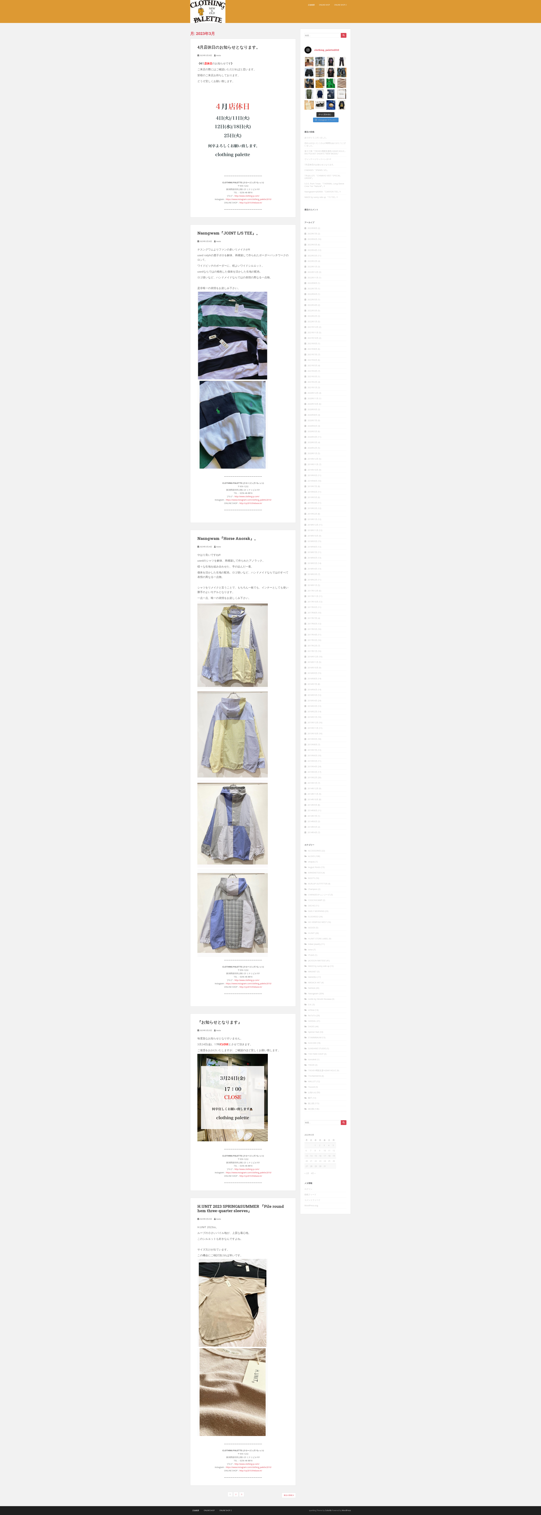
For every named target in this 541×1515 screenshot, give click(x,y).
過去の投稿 (288, 1495)
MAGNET (312, 971)
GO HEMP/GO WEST (317, 922)
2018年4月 (312, 568)
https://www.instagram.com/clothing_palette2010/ (248, 199)
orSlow (311, 1010)
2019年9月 (312, 475)
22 (316, 1161)
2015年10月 (313, 733)
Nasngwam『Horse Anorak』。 (227, 538)
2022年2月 (312, 316)
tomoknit (312, 1059)
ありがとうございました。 (316, 137)
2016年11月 (313, 662)
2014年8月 (312, 810)
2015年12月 (313, 722)
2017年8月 (312, 612)
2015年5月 (312, 761)
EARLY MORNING (316, 911)
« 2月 (306, 1173)
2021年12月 (313, 327)
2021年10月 (313, 338)
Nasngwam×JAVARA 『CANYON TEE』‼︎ (322, 191)
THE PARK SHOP (315, 1054)
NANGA (311, 988)
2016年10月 (313, 667)
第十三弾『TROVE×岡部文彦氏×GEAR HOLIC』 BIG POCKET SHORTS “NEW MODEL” (325, 152)
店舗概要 (311, 5)
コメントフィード (312, 1200)
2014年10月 (313, 799)
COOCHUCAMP (315, 900)
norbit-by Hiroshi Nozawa (319, 999)
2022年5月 (312, 299)
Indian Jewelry (314, 944)
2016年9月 (312, 673)
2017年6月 (312, 623)
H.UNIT (311, 933)
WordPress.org (311, 1205)
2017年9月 (312, 607)
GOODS (311, 927)
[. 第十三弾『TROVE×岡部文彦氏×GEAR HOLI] (309, 72)
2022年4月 (312, 305)
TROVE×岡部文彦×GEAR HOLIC (322, 1070)
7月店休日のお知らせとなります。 (319, 164)
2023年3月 (312, 255)
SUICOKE (312, 1043)
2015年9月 (312, 739)
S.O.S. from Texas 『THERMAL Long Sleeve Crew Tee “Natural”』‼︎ (324, 184)
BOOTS (311, 878)
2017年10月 (313, 601)
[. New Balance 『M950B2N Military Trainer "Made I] (320, 105)
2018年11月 (313, 530)
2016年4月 (312, 700)
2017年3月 (312, 640)
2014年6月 (312, 821)
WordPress (346, 1510)
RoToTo (312, 1015)
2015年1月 (312, 783)
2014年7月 (312, 816)
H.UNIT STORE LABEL (318, 938)
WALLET (312, 1081)
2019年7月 (312, 486)
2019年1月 (312, 519)
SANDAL (312, 1021)
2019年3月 (312, 508)
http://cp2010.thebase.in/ (251, 202)
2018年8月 (312, 546)
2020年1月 (312, 453)
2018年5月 (312, 563)
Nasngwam (313, 993)
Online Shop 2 (340, 5)
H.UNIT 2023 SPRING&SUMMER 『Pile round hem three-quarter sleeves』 (240, 1208)
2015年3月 (312, 772)
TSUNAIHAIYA (314, 1076)
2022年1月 (312, 321)
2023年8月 (312, 228)
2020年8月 (312, 415)
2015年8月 (312, 744)
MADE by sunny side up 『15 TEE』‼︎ (321, 197)
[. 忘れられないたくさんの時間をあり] (309, 61)
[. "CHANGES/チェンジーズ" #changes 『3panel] (331, 61)
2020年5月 (312, 431)
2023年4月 (312, 250)
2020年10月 (313, 404)
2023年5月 (312, 244)
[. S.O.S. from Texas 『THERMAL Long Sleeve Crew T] (341, 83)
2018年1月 (312, 585)
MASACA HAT (314, 982)
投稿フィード (310, 1194)
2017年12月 (313, 590)
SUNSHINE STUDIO (317, 1048)
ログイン (308, 1189)
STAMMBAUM (314, 1037)
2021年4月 (312, 371)
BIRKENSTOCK (315, 872)
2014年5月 (312, 827)
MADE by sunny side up (319, 966)
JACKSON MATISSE (317, 960)
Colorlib (328, 1510)
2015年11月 (313, 728)
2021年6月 (312, 360)
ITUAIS (311, 955)
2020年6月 (312, 426)
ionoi (310, 949)
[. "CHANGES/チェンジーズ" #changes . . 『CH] (341, 105)
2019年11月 (313, 464)
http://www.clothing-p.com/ (247, 196)
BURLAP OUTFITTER (317, 883)
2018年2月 (312, 579)
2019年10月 (313, 469)
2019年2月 (312, 513)
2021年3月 (312, 376)
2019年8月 (312, 480)
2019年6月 (312, 491)
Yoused (311, 1087)
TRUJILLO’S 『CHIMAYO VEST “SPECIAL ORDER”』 (322, 176)
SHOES (311, 1026)
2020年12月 (313, 393)
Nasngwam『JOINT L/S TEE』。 (228, 233)
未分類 (311, 1109)
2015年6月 (312, 755)
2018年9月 (312, 541)
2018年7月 (312, 552)
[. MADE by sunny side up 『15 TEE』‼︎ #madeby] (320, 94)
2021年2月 (312, 382)
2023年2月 (312, 261)
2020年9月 (312, 409)
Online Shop (324, 5)
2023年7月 (312, 233)
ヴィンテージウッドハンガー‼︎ (317, 159)
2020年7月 (312, 420)
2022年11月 (313, 277)
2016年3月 (312, 706)
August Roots (314, 867)
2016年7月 (312, 684)
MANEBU (312, 977)
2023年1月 (312, 266)
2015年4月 (312, 766)
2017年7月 (312, 618)
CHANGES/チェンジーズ (319, 894)
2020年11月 (313, 398)
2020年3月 (312, 442)
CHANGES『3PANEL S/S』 (316, 170)
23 (320, 1161)
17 (325, 1155)
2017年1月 (312, 651)
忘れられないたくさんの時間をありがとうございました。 (325, 144)
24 (325, 1161)
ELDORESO (313, 916)
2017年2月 (312, 645)
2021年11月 (313, 332)
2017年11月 (313, 596)
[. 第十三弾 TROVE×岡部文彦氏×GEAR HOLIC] (341, 61)
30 (320, 1166)
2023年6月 (312, 239)
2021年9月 (312, 343)
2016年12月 (313, 656)
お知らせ (312, 1092)
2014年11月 (313, 794)
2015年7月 (312, 750)
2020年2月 (312, 447)
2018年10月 (313, 535)
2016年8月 (312, 678)
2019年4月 (312, 502)
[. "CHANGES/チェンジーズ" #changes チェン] (331, 72)
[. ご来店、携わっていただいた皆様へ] (341, 94)
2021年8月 (312, 349)
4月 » (313, 1173)
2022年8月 (312, 283)
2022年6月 (312, 294)
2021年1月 (312, 387)
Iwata (218, 55)
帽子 (310, 1098)
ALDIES (311, 856)
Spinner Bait (313, 1032)
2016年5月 (312, 695)
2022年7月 (312, 288)
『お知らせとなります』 (219, 1022)
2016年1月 (312, 717)
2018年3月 (312, 574)
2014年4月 (312, 832)
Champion (312, 889)
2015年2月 (312, 777)
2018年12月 (313, 524)
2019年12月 (313, 458)
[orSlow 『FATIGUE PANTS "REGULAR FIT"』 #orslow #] (309, 94)
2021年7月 (312, 354)
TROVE (311, 1065)
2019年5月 (312, 497)
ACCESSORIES (314, 850)
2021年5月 (312, 365)
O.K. (310, 1004)
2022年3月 (312, 310)
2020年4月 (312, 437)
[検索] (343, 35)
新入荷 (311, 1103)
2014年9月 (312, 805)
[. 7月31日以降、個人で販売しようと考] (320, 72)
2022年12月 (313, 272)
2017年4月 (312, 634)
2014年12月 (313, 788)
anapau (311, 861)
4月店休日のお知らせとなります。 (228, 47)
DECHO (311, 905)
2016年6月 (312, 689)
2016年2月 (312, 711)
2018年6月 (312, 557)
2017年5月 (312, 629)
